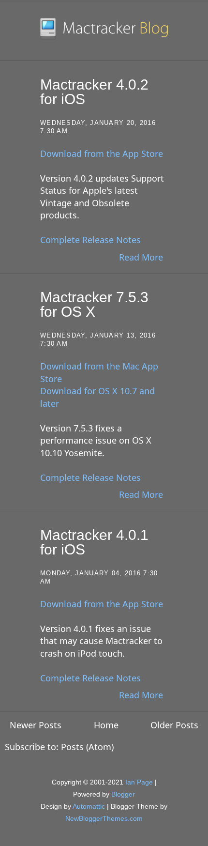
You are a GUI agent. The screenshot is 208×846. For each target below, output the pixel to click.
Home (106, 725)
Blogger (123, 794)
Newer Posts (35, 725)
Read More (141, 257)
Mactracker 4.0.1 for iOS (94, 542)
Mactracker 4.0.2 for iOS (94, 92)
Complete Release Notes (90, 240)
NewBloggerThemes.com (104, 818)
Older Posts (174, 725)
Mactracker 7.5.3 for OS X (94, 304)
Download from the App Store (101, 153)
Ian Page (139, 782)
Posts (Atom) (87, 747)
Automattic (89, 806)
